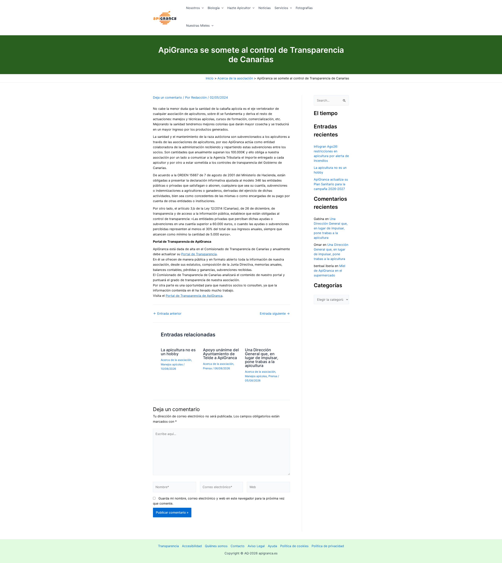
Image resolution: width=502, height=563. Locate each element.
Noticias (264, 8)
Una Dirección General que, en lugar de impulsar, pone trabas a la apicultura (261, 358)
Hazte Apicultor (239, 8)
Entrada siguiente (275, 313)
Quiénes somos (216, 546)
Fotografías (304, 8)
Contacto (238, 546)
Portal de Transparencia (199, 254)
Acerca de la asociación (176, 359)
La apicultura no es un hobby (178, 352)
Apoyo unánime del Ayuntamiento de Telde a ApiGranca (221, 354)
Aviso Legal (256, 546)
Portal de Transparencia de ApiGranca (194, 296)
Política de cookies (294, 546)
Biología (214, 8)
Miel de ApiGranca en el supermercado (329, 270)
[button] (202, 8)
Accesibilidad (192, 546)
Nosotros (193, 8)
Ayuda (272, 546)
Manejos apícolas (172, 364)
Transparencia (168, 546)
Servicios (281, 8)
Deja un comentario (167, 97)
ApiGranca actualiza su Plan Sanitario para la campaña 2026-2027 (331, 184)
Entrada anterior (167, 313)
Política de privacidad (328, 546)
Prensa (207, 368)
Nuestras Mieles (198, 25)
